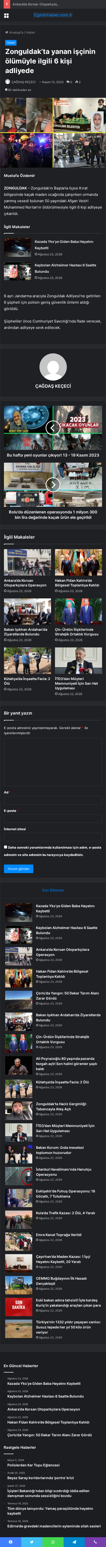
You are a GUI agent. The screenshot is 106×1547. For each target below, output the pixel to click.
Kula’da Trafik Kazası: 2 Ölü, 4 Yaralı (65, 1213)
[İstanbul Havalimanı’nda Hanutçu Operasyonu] (18, 1176)
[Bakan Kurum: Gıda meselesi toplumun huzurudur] (18, 1154)
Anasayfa (15, 32)
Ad (7, 792)
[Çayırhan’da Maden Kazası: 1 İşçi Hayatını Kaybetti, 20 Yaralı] (18, 1263)
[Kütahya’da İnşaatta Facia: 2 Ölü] (27, 660)
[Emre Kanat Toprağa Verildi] (18, 1241)
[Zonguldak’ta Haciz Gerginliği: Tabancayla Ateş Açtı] (18, 1110)
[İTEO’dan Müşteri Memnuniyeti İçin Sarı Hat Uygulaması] (78, 660)
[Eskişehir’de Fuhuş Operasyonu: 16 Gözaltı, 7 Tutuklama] (18, 1198)
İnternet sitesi (15, 829)
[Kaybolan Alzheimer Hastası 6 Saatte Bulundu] (17, 271)
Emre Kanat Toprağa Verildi (59, 1235)
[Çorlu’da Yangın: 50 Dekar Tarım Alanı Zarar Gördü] (18, 1000)
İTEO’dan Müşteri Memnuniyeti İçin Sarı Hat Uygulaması (76, 683)
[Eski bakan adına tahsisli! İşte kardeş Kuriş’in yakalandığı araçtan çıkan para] (18, 1307)
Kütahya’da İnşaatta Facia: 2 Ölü (62, 1082)
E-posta (11, 811)
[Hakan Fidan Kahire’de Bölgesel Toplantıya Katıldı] (78, 562)
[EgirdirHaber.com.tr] (53, 15)
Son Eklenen (53, 890)
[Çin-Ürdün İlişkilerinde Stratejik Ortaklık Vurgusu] (78, 611)
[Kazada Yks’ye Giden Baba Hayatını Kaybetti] (17, 247)
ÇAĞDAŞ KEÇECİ (23, 82)
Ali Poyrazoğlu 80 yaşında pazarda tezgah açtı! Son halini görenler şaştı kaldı (66, 1063)
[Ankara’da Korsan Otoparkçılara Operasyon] (27, 562)
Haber (30, 32)
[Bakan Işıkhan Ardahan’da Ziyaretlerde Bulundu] (27, 611)
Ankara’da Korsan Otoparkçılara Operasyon (45, 4)
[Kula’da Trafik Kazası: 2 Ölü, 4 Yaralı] (18, 1220)
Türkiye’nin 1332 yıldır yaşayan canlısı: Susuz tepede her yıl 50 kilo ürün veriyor (68, 1327)
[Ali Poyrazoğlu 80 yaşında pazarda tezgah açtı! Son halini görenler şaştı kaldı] (18, 1065)
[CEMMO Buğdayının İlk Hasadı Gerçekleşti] (18, 1285)
